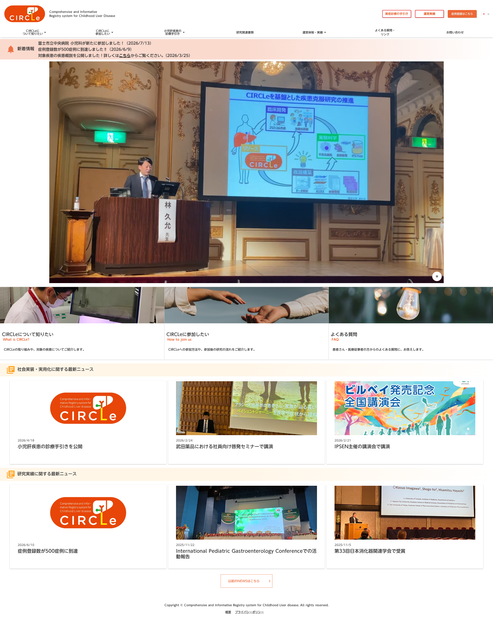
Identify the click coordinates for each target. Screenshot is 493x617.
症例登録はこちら (462, 14)
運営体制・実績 (313, 32)
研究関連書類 (245, 32)
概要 (228, 612)
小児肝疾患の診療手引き (172, 32)
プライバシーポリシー (249, 612)
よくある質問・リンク (385, 32)
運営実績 (429, 14)
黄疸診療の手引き (396, 14)
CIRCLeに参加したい (103, 32)
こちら (125, 55)
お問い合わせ (455, 32)
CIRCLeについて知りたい (33, 32)
